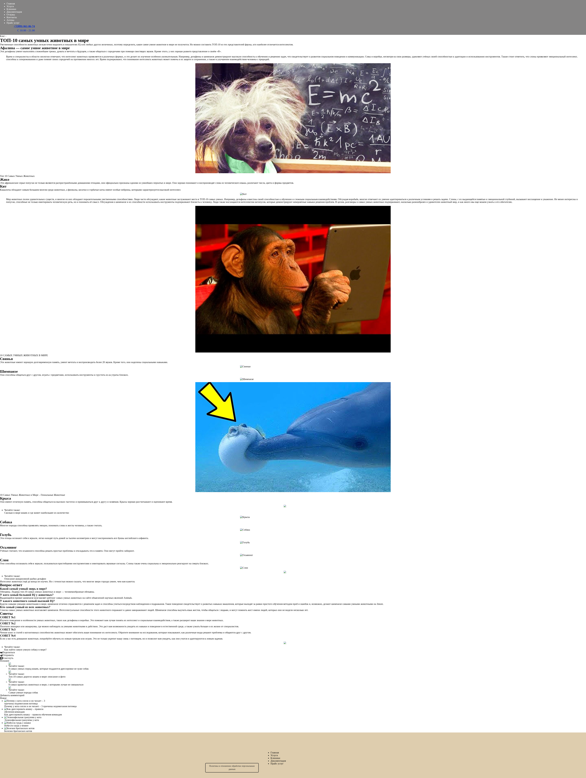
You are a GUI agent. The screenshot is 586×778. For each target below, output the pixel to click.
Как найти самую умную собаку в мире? (25, 649)
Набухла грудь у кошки (16, 725)
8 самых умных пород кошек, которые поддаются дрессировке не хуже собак (49, 668)
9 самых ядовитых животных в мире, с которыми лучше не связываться (46, 684)
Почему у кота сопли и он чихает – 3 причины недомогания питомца (40, 706)
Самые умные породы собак (23, 692)
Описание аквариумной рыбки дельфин (25, 578)
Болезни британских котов (18, 731)
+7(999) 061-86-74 (24, 26)
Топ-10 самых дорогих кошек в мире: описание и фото (37, 676)
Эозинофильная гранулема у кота (21, 720)
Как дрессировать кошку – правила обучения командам (33, 714)
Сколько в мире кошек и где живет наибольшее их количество (36, 512)
